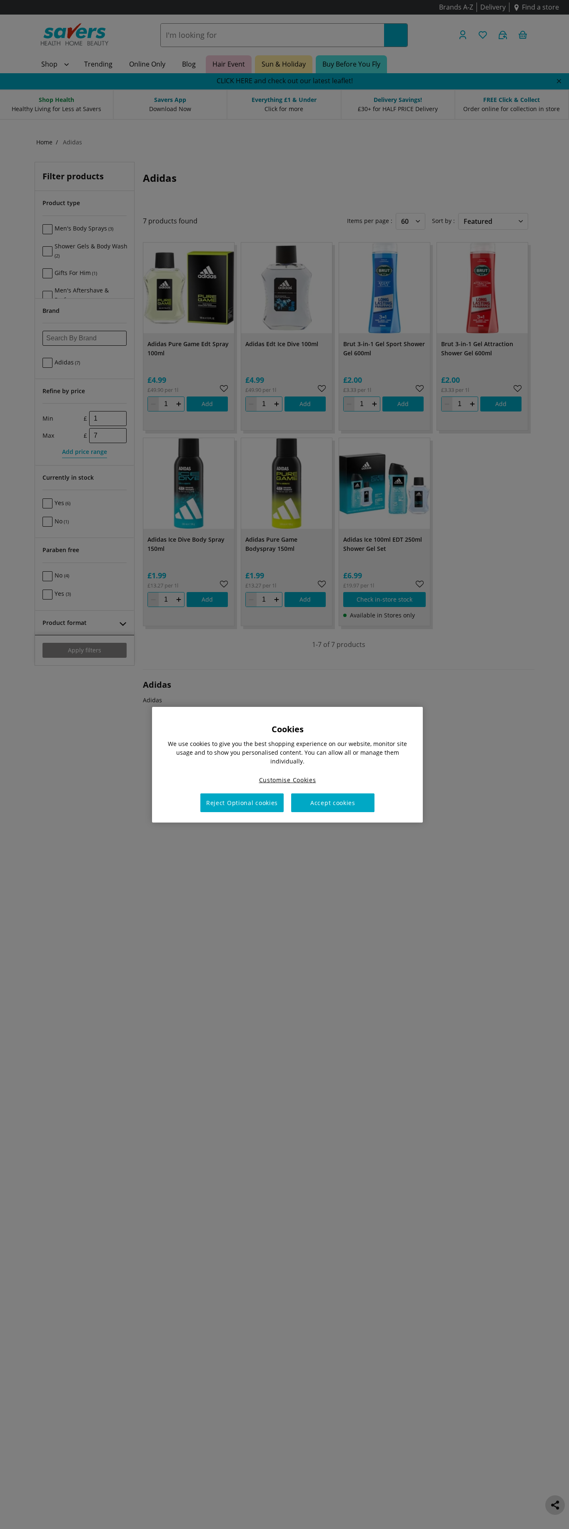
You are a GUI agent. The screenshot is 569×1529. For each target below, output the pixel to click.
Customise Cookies (287, 779)
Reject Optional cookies (242, 802)
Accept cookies (332, 802)
